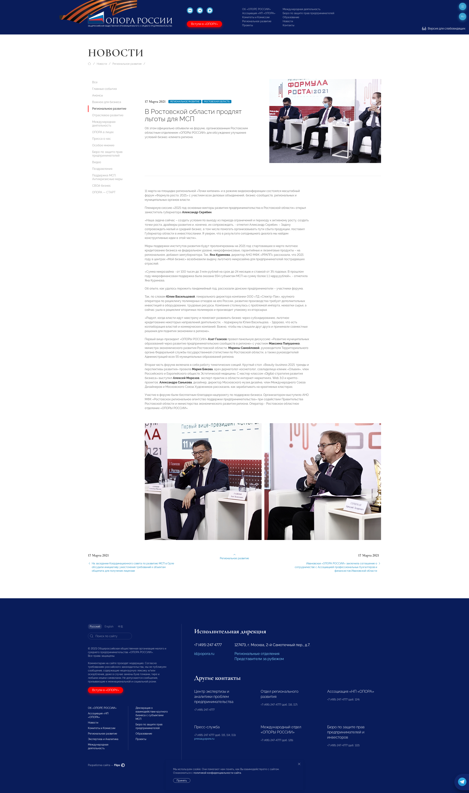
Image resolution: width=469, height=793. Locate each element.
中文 (120, 626)
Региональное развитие (256, 21)
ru (462, 16)
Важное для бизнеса (106, 102)
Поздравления (102, 169)
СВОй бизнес (101, 185)
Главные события (104, 89)
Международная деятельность (301, 9)
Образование (291, 17)
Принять (182, 780)
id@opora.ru (204, 653)
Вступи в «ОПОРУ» (204, 24)
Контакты (288, 25)
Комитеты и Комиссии (255, 17)
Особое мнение (103, 145)
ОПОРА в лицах (103, 132)
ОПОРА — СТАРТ (104, 192)
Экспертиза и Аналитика (103, 739)
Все (94, 82)
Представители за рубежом (259, 659)
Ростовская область (217, 101)
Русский (95, 626)
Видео (96, 162)
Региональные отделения (256, 653)
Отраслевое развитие (107, 115)
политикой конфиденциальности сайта (217, 772)
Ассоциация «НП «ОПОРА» (258, 13)
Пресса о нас (101, 138)
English (109, 626)
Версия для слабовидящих (446, 28)
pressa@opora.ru (204, 738)
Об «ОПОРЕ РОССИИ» (256, 9)
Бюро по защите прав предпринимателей (308, 13)
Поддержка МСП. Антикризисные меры (107, 177)
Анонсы (97, 95)
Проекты (247, 25)
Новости (288, 21)
